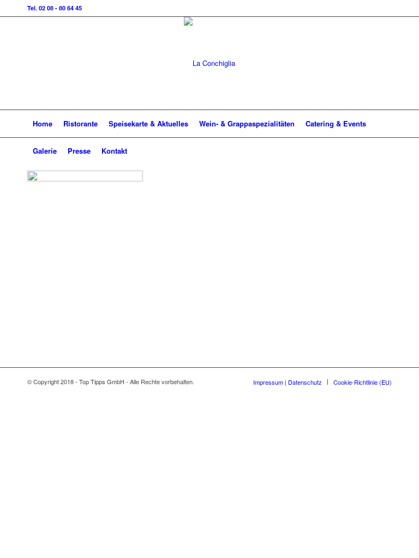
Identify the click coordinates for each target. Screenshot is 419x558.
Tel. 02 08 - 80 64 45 (54, 8)
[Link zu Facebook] (383, 63)
